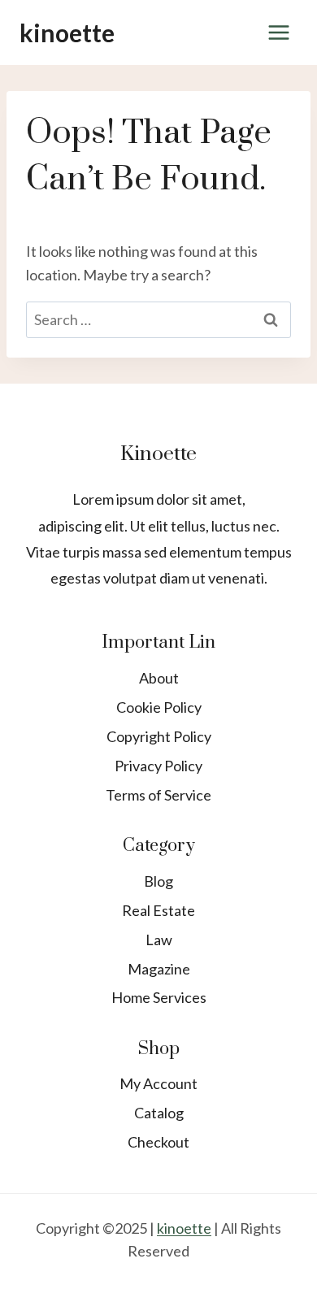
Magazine (159, 969)
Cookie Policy (159, 707)
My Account (158, 1083)
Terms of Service (158, 795)
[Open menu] (278, 32)
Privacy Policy (158, 766)
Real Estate (158, 910)
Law (158, 939)
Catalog (159, 1113)
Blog (158, 881)
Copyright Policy (158, 736)
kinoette (184, 1228)
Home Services (158, 997)
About (159, 678)
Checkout (158, 1142)
